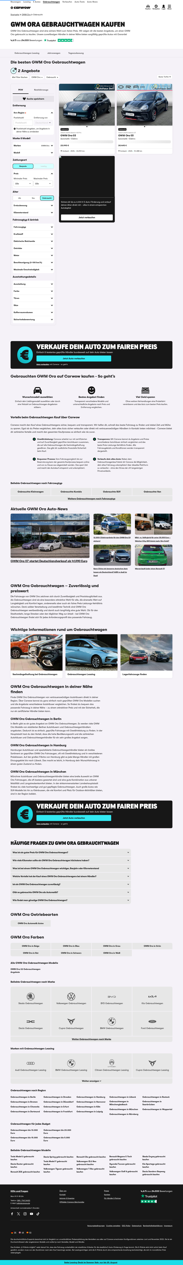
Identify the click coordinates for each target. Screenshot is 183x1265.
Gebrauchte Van (152, 491)
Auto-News (92, 2)
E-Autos (36, 2)
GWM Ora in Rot (30, 953)
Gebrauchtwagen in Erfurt (56, 1107)
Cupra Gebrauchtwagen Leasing (152, 1070)
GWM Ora (26, 15)
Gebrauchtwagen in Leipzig (90, 1112)
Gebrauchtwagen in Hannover (91, 1102)
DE (15, 1233)
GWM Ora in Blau (71, 946)
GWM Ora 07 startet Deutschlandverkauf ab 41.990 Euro (49, 561)
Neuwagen (16, 2)
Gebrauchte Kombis (71, 491)
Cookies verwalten (113, 1226)
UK (23, 1233)
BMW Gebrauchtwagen (111, 1028)
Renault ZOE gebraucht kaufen (25, 1172)
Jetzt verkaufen (87, 217)
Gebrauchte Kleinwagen (31, 491)
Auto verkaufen (42, 364)
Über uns (63, 1191)
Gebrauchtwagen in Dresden (57, 1097)
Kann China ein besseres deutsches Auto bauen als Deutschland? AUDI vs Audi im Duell (110, 572)
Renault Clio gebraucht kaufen (91, 1157)
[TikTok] (37, 1215)
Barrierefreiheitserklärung (152, 1226)
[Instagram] (25, 1215)
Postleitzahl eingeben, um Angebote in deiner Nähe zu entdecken (33, 130)
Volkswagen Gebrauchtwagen (71, 1003)
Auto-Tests (80, 2)
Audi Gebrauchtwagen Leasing (30, 1070)
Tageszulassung (76, 53)
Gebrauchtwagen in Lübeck (122, 1097)
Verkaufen (67, 2)
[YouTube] (31, 1215)
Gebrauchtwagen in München (123, 1109)
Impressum (168, 1226)
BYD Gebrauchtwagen (112, 1003)
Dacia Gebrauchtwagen (31, 1028)
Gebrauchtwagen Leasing (27, 53)
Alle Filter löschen (20, 77)
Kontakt (63, 1195)
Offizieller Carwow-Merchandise (72, 1202)
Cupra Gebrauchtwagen (71, 1028)
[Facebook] (12, 1215)
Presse (106, 1191)
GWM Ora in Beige (30, 946)
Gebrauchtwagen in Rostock (156, 1097)
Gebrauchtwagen (51, 2)
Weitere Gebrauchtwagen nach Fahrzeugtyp (91, 498)
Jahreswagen (53, 53)
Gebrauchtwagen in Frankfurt (58, 1112)
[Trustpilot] (59, 40)
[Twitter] (19, 1215)
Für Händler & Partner (112, 1198)
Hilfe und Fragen (19, 1191)
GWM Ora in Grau (111, 946)
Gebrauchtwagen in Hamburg (91, 1097)
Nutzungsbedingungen (96, 1226)
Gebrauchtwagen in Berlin (23, 1097)
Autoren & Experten (67, 1198)
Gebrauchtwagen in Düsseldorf (58, 1102)
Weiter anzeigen (91, 1081)
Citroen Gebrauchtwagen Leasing (112, 1070)
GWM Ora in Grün (152, 946)
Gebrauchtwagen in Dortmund (25, 1112)
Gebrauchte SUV (112, 491)
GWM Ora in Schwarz (71, 953)
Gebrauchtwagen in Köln (88, 1107)
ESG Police (126, 1226)
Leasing (27, 2)
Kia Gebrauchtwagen (152, 1003)
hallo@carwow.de (23, 1203)
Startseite (15, 15)
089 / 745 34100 (23, 1201)
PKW (20, 90)
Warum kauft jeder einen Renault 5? (150, 569)
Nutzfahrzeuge (41, 90)
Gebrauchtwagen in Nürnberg (123, 1114)
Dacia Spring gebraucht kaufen (58, 1157)
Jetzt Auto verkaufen (74, 358)
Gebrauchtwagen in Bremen (24, 1102)
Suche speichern (35, 99)
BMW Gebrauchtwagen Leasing (71, 1070)
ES (30, 1233)
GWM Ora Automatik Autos (31, 923)
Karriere (107, 1195)
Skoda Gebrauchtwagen (30, 1003)
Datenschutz (137, 1226)
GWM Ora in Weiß (111, 953)
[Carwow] (20, 8)
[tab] (27, 53)
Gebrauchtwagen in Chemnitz (25, 1107)
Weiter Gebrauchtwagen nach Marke (91, 1039)
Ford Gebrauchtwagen (152, 1028)
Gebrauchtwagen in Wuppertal (157, 1109)
